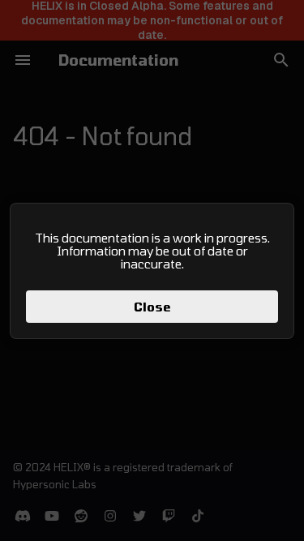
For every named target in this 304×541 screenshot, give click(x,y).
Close (152, 306)
